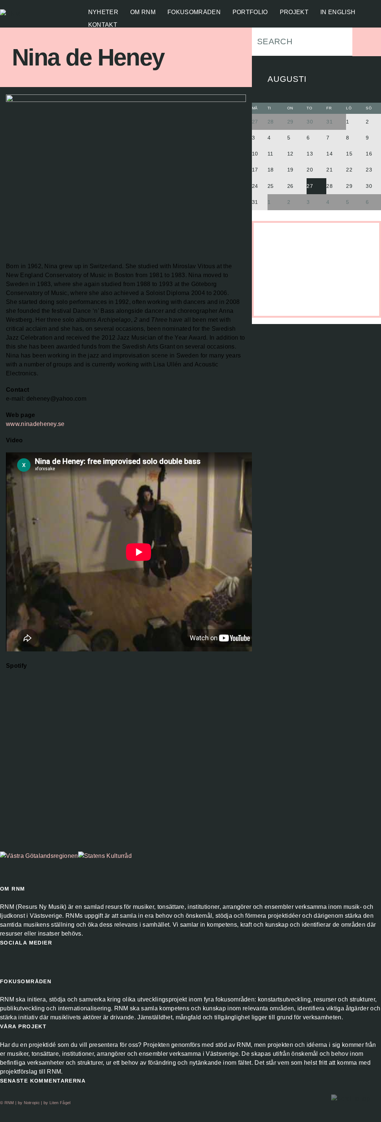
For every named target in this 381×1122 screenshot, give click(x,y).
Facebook (6, 963)
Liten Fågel (60, 1102)
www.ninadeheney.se (35, 424)
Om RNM (143, 12)
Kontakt (102, 25)
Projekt (294, 12)
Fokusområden (194, 12)
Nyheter (103, 12)
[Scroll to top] (350, 1098)
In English (337, 12)
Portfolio (250, 12)
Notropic (32, 1102)
